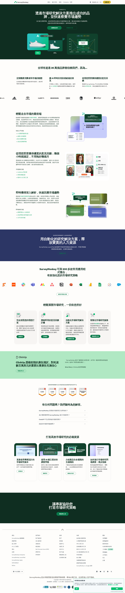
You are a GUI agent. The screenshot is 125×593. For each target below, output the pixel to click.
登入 (101, 2)
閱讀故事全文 (21, 371)
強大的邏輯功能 (21, 139)
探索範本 (20, 471)
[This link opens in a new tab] (97, 571)
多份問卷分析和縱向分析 (25, 215)
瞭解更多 (45, 473)
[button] (62, 410)
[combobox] (18, 571)
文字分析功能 (21, 217)
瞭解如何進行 (71, 473)
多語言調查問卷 (22, 141)
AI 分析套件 (54, 86)
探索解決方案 (69, 27)
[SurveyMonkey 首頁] (21, 2)
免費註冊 (107, 2)
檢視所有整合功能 (62, 294)
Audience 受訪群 (22, 172)
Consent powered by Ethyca (116, 591)
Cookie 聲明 (115, 584)
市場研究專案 (33, 117)
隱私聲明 (110, 584)
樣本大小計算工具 (23, 177)
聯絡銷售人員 (95, 2)
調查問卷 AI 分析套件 (24, 212)
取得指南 (94, 475)
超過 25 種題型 (22, 136)
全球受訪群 (88, 86)
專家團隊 (96, 323)
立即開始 (45, 336)
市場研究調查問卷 (25, 196)
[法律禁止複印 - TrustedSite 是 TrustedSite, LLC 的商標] (59, 587)
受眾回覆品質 (21, 175)
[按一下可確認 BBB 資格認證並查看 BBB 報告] (45, 587)
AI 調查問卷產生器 (23, 133)
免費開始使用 (54, 27)
